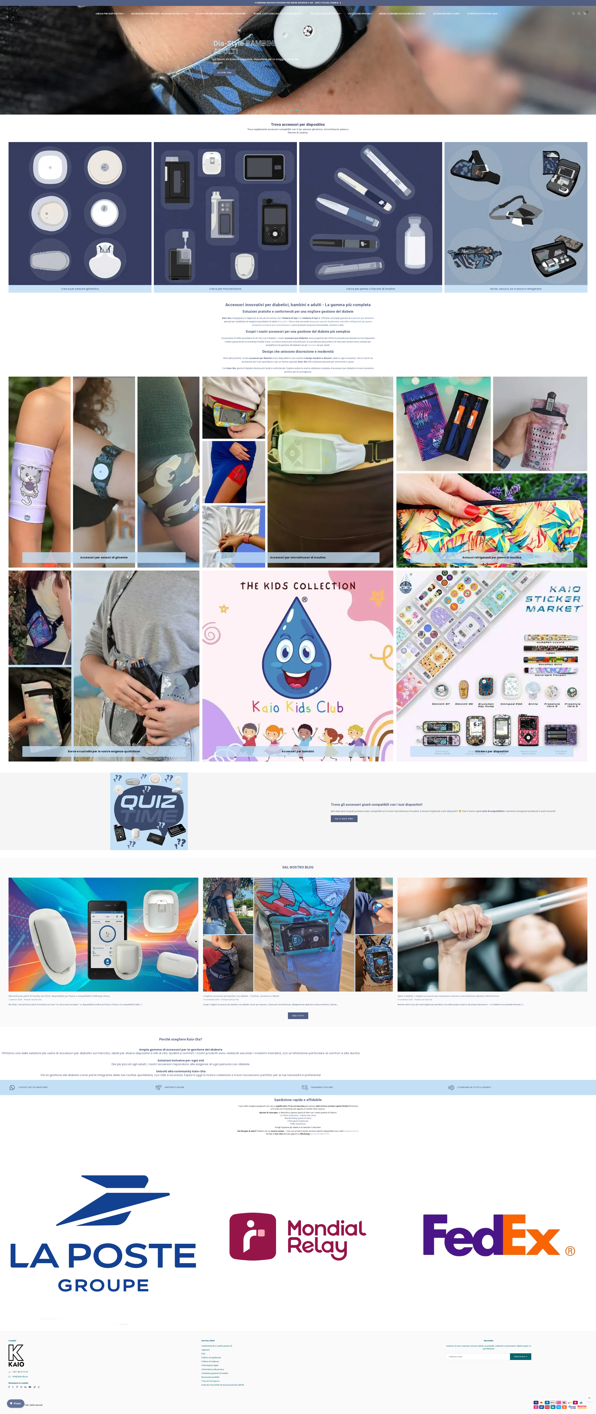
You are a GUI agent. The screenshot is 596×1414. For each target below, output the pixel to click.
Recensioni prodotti (210, 1377)
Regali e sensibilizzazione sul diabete (402, 13)
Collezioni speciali (359, 13)
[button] (584, 13)
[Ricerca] (573, 13)
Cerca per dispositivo (109, 13)
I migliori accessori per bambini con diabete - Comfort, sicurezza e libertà (241, 996)
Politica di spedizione (211, 1357)
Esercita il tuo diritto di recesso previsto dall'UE (222, 1385)
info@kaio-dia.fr (351, 1131)
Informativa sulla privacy (212, 1369)
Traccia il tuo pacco (210, 1381)
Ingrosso (205, 1350)
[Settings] (579, 13)
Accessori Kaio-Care (446, 13)
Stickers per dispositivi (325, 13)
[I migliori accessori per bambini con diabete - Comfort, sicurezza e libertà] (298, 935)
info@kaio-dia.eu (20, 1376)
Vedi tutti (298, 1015)
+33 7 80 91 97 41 (20, 1372)
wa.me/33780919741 (320, 1134)
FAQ (203, 1354)
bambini (283, 321)
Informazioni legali (209, 1365)
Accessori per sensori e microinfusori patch (159, 13)
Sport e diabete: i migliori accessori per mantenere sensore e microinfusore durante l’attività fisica (448, 996)
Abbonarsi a (520, 1356)
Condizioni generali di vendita (214, 1373)
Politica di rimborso (210, 1361)
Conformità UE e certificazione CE (216, 1346)
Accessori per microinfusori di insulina (221, 13)
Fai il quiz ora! (344, 818)
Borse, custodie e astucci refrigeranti (278, 13)
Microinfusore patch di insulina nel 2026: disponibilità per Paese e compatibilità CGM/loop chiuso (59, 996)
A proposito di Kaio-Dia (482, 13)
